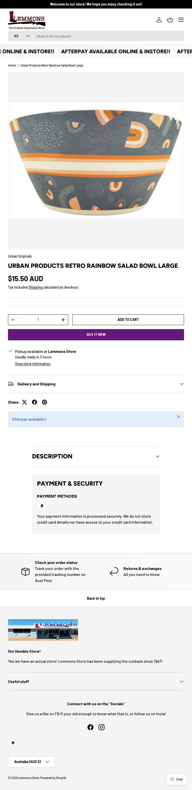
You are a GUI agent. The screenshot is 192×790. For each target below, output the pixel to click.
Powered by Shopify (53, 777)
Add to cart (128, 319)
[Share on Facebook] (35, 402)
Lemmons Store (28, 777)
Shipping (35, 287)
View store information (32, 364)
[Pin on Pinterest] (45, 402)
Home (12, 65)
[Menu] (181, 19)
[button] (170, 19)
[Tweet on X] (25, 402)
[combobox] (96, 36)
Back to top (96, 598)
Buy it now (96, 334)
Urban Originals (20, 256)
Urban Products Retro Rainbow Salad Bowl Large (51, 65)
